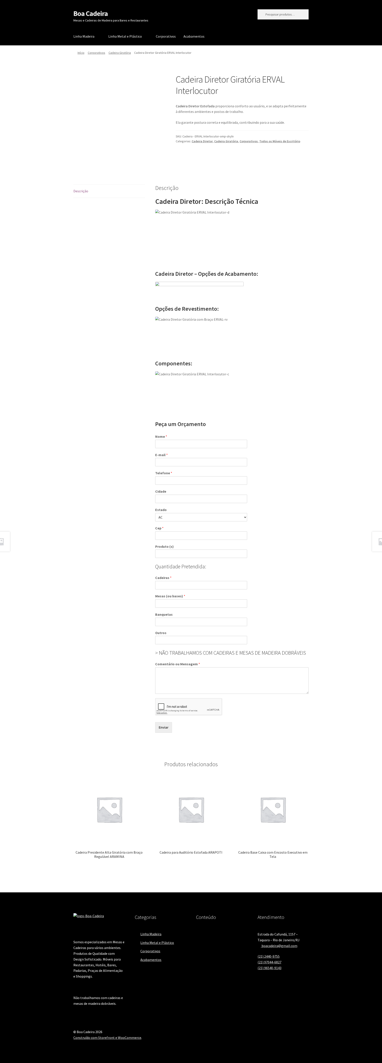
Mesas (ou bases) (170, 596)
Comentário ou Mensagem (177, 664)
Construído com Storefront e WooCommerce (107, 1037)
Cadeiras (163, 577)
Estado (161, 509)
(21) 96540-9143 (269, 968)
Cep (159, 528)
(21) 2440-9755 (269, 956)
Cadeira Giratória (120, 53)
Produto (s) (164, 546)
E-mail (161, 455)
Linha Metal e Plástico (125, 36)
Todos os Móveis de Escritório (279, 141)
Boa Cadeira (90, 13)
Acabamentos (193, 36)
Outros (160, 633)
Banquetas (164, 614)
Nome (161, 436)
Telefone (163, 473)
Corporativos (166, 36)
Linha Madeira (83, 36)
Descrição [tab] (80, 191)
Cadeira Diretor (202, 141)
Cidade (160, 491)
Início (81, 53)
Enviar (163, 727)
